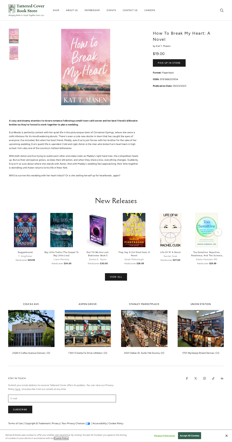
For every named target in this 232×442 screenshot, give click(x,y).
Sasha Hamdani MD (206, 259)
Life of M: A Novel (170, 252)
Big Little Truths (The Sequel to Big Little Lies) (61, 254)
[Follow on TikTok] (213, 378)
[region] (116, 436)
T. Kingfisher (25, 256)
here (17, 389)
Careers (149, 10)
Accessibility (100, 423)
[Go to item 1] (14, 36)
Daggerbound (25, 252)
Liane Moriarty (61, 259)
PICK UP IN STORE (169, 63)
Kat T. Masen (163, 46)
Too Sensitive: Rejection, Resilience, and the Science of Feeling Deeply (206, 254)
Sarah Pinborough (134, 259)
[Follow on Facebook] (187, 378)
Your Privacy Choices (73, 423)
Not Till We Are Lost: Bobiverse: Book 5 (98, 254)
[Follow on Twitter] (195, 378)
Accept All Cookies (189, 435)
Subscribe (20, 409)
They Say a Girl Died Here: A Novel (134, 254)
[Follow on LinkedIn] (222, 378)
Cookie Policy (116, 423)
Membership (92, 10)
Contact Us (130, 10)
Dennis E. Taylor (97, 259)
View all (116, 277)
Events (111, 10)
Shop (56, 10)
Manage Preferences (164, 435)
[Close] (226, 435)
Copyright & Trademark (37, 423)
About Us (72, 10)
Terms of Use (15, 423)
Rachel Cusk (170, 256)
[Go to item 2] (14, 53)
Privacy (56, 423)
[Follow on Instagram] (204, 378)
